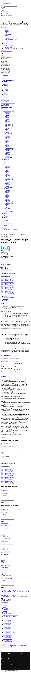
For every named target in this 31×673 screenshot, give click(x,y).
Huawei (8, 121)
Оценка (2, 445)
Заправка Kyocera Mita (8, 633)
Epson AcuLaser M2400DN (7, 291)
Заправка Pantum (7, 636)
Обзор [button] (2, 303)
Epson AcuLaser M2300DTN (7, 283)
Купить (2, 264)
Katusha (8, 123)
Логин (2, 5)
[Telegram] (7, 248)
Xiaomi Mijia (9, 133)
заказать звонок (13, 161)
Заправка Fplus (7, 627)
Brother (8, 113)
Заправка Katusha (7, 631)
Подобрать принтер (5, 64)
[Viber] (9, 248)
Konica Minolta (9, 124)
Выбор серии (4, 58)
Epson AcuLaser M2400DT (7, 292)
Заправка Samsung (7, 639)
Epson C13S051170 (5, 512)
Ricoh (7, 129)
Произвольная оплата (11, 39)
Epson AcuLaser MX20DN (7, 286)
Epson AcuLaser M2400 (6, 288)
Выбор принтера (5, 61)
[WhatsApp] (11, 248)
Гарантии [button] (3, 376)
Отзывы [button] (3, 437)
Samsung (8, 130)
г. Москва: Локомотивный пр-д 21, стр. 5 (14, 48)
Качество (8, 31)
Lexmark (8, 126)
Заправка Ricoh (7, 637)
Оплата (5, 36)
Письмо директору (8, 95)
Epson (7, 117)
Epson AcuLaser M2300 (6, 279)
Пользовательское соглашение (10, 616)
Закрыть (3, 671)
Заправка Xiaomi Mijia (8, 641)
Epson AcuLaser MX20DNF (7, 287)
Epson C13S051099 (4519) (7, 578)
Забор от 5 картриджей (6, 269)
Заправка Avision (7, 620)
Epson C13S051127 (5, 552)
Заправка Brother (7, 621)
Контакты (5, 43)
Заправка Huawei (7, 629)
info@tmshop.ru (8, 47)
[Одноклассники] (5, 248)
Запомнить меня (6, 8)
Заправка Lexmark (7, 635)
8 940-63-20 (5, 100)
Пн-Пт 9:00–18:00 (8, 46)
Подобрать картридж (5, 71)
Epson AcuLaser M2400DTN (7, 293)
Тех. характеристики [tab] (8, 297)
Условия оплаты (10, 38)
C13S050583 (4, 493)
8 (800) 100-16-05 (5, 159)
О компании (6, 30)
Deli (7, 116)
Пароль (2, 7)
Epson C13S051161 (5, 538)
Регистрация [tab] (6, 3)
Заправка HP (6, 628)
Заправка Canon (7, 623)
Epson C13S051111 (5, 565)
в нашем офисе (3, 267)
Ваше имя (3, 443)
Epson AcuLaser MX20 (6, 284)
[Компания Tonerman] (6, 51)
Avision (8, 112)
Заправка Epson (7, 625)
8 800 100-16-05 (7, 590)
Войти (2, 10)
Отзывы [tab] (5, 300)
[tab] (15, 303)
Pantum (8, 128)
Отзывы (5, 42)
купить (2, 502)
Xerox (7, 132)
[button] (8, 111)
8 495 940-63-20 (15, 590)
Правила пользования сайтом (10, 615)
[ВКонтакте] (3, 248)
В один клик (8, 264)
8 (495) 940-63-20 (5, 161)
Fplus (7, 119)
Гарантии (8, 34)
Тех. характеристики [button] (6, 355)
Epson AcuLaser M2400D (7, 290)
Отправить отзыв (5, 456)
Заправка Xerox (7, 640)
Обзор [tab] (4, 296)
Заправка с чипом (5, 265)
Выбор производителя (6, 55)
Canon (7, 115)
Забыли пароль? (4, 11)
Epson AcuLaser (6, 276)
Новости (8, 32)
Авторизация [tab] (6, 1)
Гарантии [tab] (5, 299)
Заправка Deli (6, 624)
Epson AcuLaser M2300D (7, 280)
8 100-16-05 (4, 99)
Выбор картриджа (5, 68)
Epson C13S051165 (5, 525)
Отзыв (2, 452)
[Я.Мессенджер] (1, 248)
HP (7, 120)
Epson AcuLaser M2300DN (7, 282)
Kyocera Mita (9, 125)
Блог (7, 35)
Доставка (5, 40)
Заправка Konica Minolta (9, 632)
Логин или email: (5, 22)
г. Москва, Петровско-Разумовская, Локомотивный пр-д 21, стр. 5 (9, 102)
